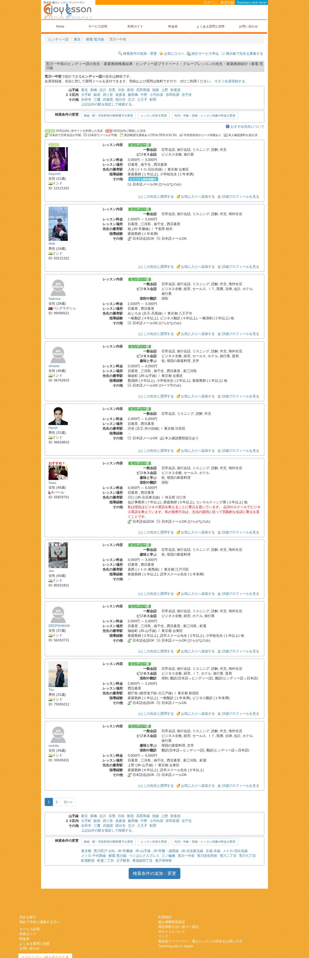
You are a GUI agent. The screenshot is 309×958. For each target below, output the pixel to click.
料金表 (173, 26)
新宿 (130, 90)
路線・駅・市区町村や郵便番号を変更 (108, 115)
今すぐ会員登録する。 (231, 81)
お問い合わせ (248, 26)
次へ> (68, 802)
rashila (54, 746)
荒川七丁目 (247, 856)
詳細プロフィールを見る (240, 196)
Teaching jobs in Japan (175, 946)
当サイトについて (171, 931)
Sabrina (54, 299)
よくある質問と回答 (211, 26)
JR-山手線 (143, 851)
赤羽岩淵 (172, 95)
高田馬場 (143, 90)
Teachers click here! (251, 2)
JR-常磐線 (125, 851)
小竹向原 (156, 95)
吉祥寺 (86, 99)
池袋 (155, 90)
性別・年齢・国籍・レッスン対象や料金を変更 (205, 115)
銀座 (97, 95)
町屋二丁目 (105, 860)
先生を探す (27, 917)
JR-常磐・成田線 (166, 851)
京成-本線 (213, 851)
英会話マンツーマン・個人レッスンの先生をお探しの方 (200, 941)
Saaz (52, 483)
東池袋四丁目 (142, 860)
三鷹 (97, 99)
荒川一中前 (186, 856)
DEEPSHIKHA (59, 626)
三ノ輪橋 (168, 856)
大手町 (86, 95)
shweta (54, 366)
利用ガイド (135, 26)
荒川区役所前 (207, 856)
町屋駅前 (88, 860)
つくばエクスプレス (144, 856)
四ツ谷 (108, 95)
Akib (52, 244)
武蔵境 (108, 99)
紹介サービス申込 (205, 53)
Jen (51, 571)
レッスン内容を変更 (154, 115)
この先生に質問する (158, 196)
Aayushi (55, 174)
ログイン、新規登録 (219, 2)
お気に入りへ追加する (198, 196)
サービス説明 (97, 26)
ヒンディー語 (58, 39)
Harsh (53, 428)
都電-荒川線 (95, 39)
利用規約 (165, 917)
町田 (153, 99)
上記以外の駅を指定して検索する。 (108, 104)
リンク (163, 936)
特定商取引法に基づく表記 (178, 927)
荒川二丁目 (228, 856)
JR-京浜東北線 (192, 851)
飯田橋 (133, 95)
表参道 (120, 95)
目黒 (112, 90)
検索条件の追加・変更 (140, 53)
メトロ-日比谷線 (235, 851)
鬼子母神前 (163, 860)
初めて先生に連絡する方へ (39, 922)
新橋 (93, 90)
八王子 (142, 99)
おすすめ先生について (247, 126)
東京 (77, 39)
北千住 (187, 95)
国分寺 (120, 99)
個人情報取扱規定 (171, 922)
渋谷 (121, 90)
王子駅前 (123, 860)
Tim (51, 690)
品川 (102, 90)
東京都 (86, 851)
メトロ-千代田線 (93, 856)
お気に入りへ (174, 53)
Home (60, 26)
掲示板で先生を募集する (244, 53)
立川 (131, 99)
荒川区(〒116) (104, 851)
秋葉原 (175, 90)
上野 (164, 90)
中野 (143, 95)
